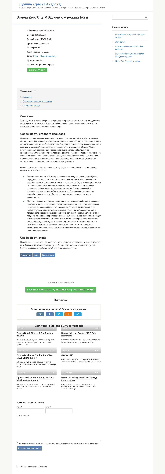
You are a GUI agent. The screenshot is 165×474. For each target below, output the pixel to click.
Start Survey (120, 42)
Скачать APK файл (37, 70)
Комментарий (23, 415)
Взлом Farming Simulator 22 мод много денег (79, 378)
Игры (35, 56)
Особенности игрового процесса (37, 101)
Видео (36, 255)
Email (48, 407)
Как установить (48, 255)
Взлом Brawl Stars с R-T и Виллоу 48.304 (35, 334)
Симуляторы (52, 56)
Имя (19, 407)
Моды (42, 56)
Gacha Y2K (67, 355)
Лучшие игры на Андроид (40, 4)
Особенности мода (31, 105)
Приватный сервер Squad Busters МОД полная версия (35, 378)
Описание (27, 97)
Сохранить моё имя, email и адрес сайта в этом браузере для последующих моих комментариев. (59, 443)
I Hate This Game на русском (127, 61)
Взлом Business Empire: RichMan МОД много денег (34, 356)
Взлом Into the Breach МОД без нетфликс (78, 334)
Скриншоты (26, 255)
